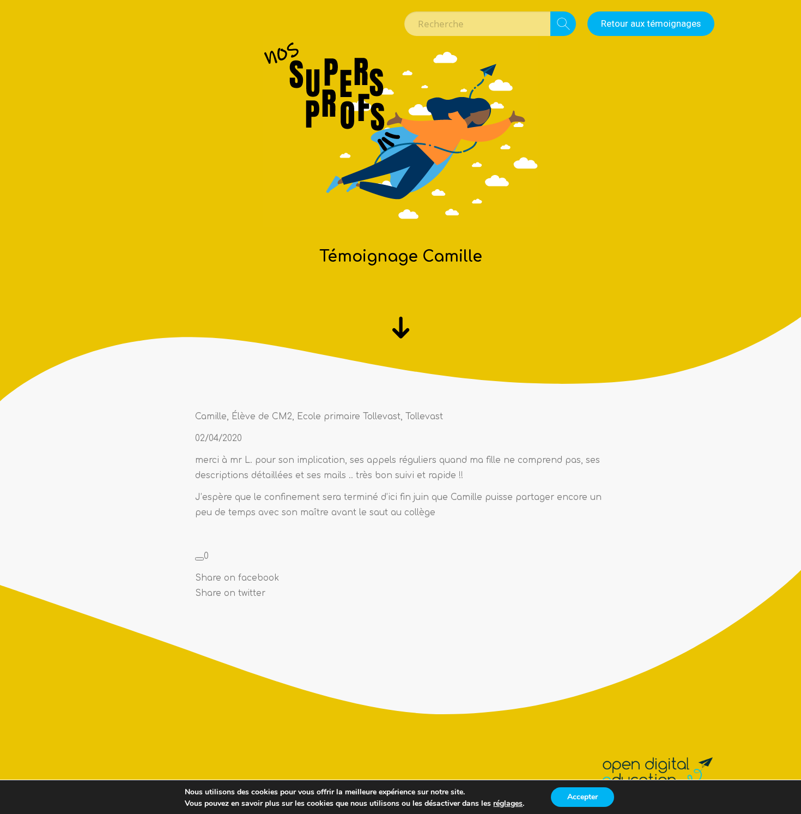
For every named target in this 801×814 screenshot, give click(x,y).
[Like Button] (199, 558)
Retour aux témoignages (651, 23)
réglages (508, 804)
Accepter (582, 797)
